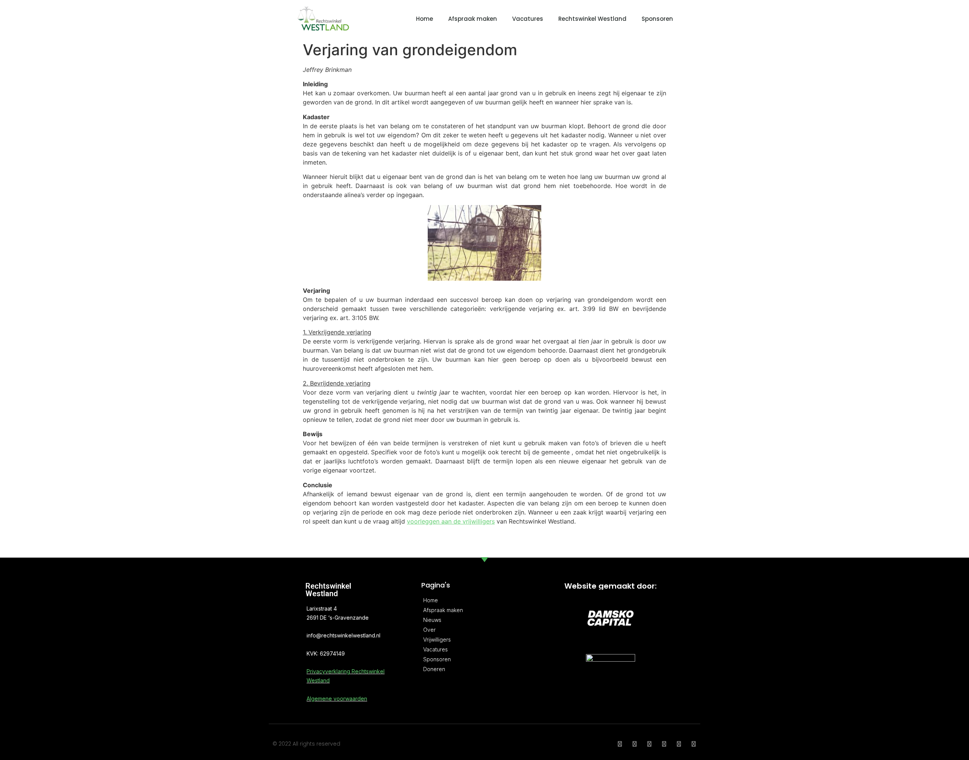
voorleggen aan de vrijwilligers (451, 521)
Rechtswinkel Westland (592, 19)
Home (424, 19)
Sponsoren (657, 19)
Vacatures (527, 19)
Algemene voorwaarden (337, 698)
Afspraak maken (472, 19)
